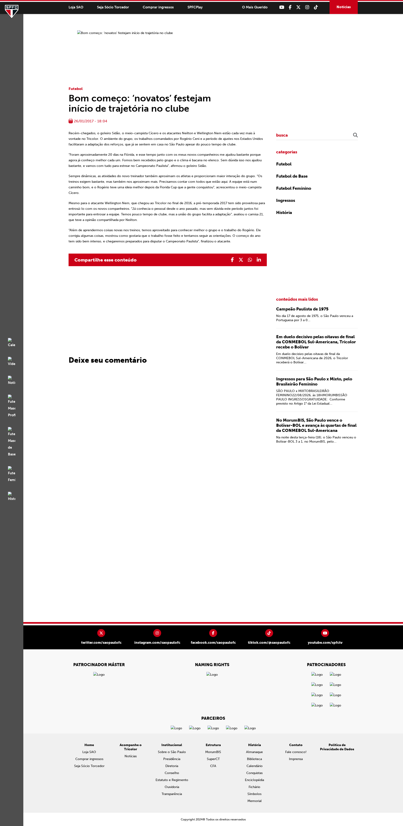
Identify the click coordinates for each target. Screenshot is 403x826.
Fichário (254, 787)
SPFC (12, 12)
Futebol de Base (292, 176)
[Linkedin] (259, 260)
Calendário (255, 766)
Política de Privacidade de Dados (337, 747)
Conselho (172, 773)
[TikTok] (316, 7)
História (284, 212)
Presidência (171, 759)
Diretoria (171, 766)
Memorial (254, 801)
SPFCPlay (195, 7)
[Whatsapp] (250, 260)
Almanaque (254, 752)
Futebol (76, 88)
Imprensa (296, 759)
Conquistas (254, 773)
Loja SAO (76, 7)
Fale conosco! (295, 752)
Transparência (172, 794)
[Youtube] (281, 7)
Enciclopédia (254, 780)
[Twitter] (298, 7)
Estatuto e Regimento (172, 780)
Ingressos (285, 200)
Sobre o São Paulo (172, 752)
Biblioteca (254, 759)
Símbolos (254, 794)
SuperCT (213, 759)
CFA (213, 766)
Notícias (344, 7)
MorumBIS (213, 752)
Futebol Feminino (293, 188)
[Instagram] (307, 7)
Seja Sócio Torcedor (113, 7)
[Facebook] (290, 7)
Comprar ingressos (158, 7)
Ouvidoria (172, 787)
